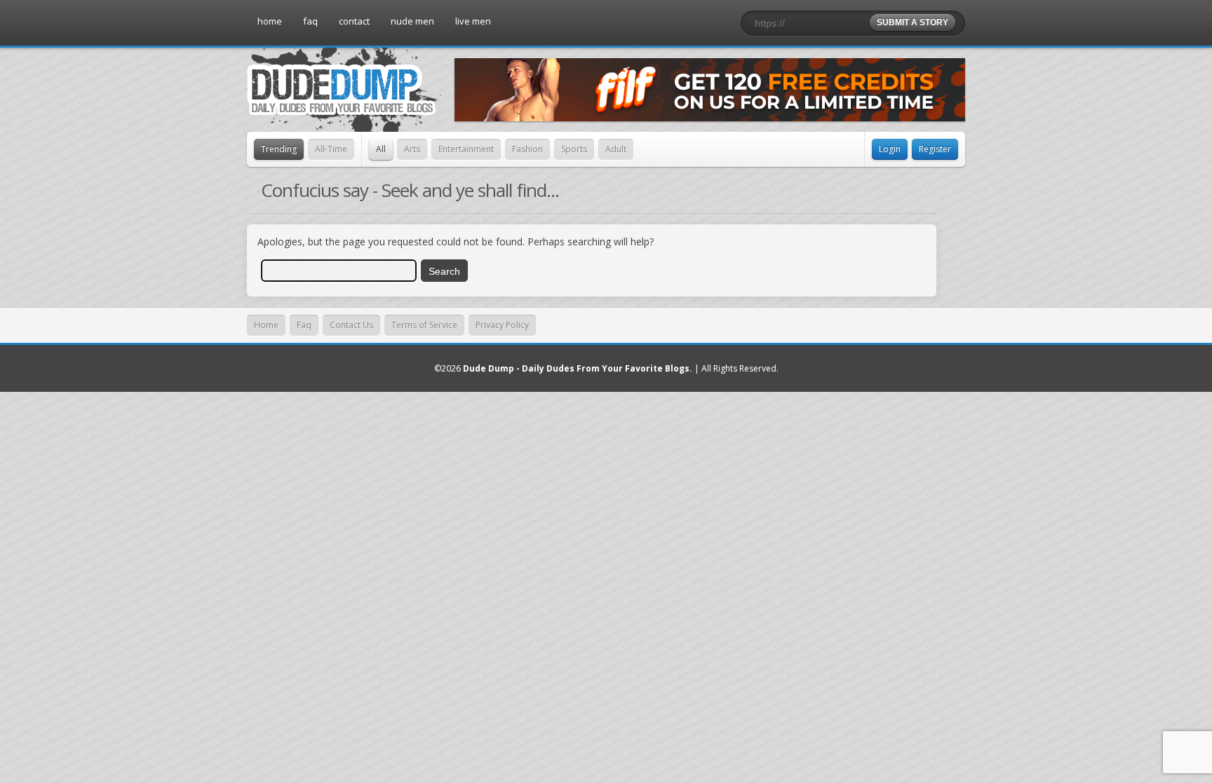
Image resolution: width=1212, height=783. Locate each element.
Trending (279, 149)
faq (310, 21)
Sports (574, 149)
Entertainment (466, 149)
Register (935, 149)
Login (890, 149)
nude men (412, 21)
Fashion (527, 149)
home (269, 21)
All (381, 149)
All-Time (331, 149)
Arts (412, 149)
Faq (304, 325)
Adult (615, 149)
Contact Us (351, 325)
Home (266, 325)
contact (354, 21)
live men (473, 21)
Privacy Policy (502, 325)
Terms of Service (424, 325)
